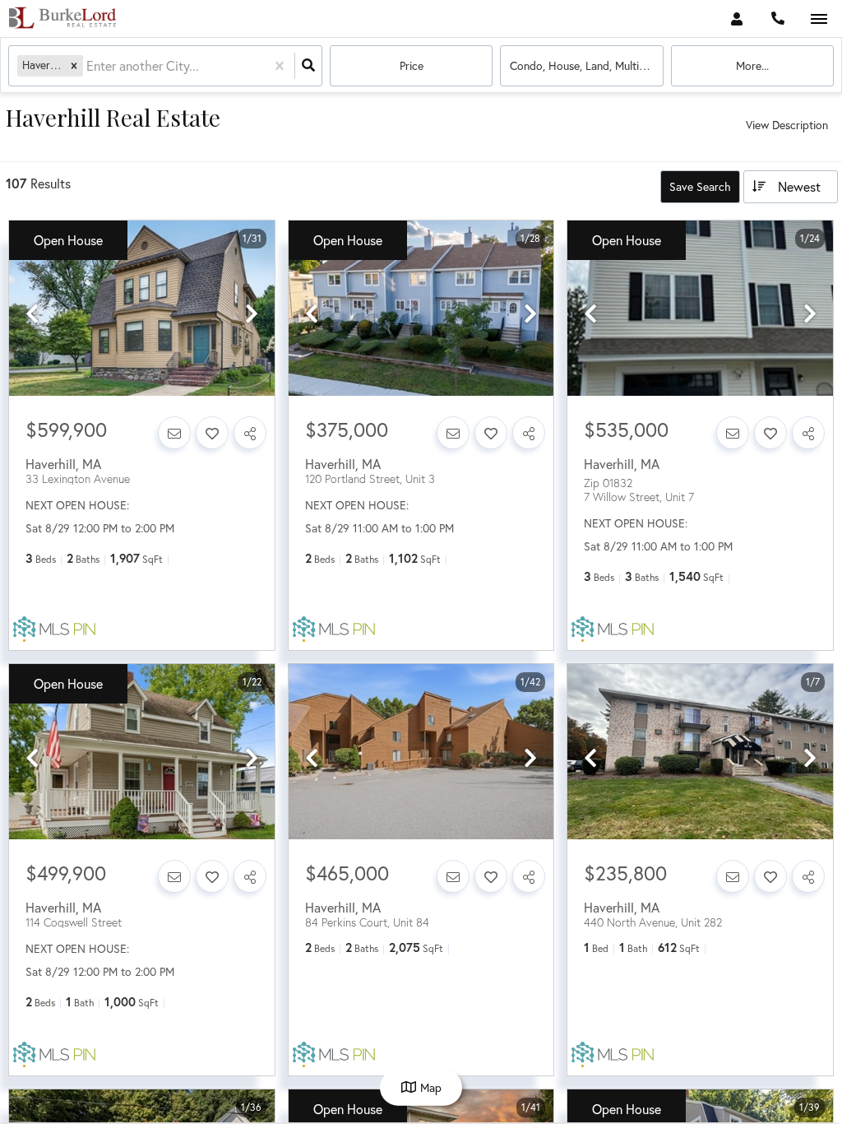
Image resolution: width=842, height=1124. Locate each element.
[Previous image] (32, 314)
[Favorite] (212, 432)
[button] (74, 65)
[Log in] (736, 18)
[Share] (250, 432)
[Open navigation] (818, 19)
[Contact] (174, 432)
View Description (787, 124)
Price (411, 65)
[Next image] (252, 314)
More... (752, 65)
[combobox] (88, 66)
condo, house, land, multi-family (586, 65)
